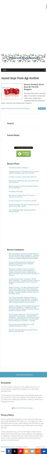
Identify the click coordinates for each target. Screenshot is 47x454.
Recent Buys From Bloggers (21, 108)
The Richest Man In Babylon (18, 168)
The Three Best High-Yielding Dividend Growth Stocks (22, 210)
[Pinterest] (21, 451)
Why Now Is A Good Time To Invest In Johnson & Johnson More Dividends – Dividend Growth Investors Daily (22, 270)
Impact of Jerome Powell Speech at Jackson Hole (24, 309)
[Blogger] (26, 451)
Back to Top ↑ (41, 447)
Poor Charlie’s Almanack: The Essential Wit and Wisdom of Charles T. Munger (23, 319)
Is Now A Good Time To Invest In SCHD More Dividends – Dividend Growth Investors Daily (24, 280)
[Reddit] (38, 451)
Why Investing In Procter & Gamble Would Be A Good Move (23, 186)
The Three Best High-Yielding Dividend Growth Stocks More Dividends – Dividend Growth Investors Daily (23, 299)
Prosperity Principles (16, 191)
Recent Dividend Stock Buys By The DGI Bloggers (34, 87)
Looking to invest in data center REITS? (22, 177)
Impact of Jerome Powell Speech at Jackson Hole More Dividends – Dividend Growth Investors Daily (24, 307)
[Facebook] (9, 451)
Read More (41, 108)
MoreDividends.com (8, 447)
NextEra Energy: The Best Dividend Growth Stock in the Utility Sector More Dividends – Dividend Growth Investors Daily (24, 289)
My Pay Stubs (13, 330)
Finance (11, 324)
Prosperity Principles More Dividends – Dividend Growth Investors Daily (22, 263)
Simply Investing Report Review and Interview (23, 330)
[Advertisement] (23, 24)
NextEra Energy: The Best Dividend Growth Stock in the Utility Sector (24, 205)
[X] (15, 451)
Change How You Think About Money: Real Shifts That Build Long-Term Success (24, 172)
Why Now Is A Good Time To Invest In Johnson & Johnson (22, 196)
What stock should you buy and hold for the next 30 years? (24, 181)
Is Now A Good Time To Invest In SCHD (22, 201)
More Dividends (7, 108)
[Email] (32, 451)
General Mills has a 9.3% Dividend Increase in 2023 (21, 325)
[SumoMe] (44, 451)
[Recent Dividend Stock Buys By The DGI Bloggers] (11, 91)
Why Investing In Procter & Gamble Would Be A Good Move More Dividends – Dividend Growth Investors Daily (24, 255)
